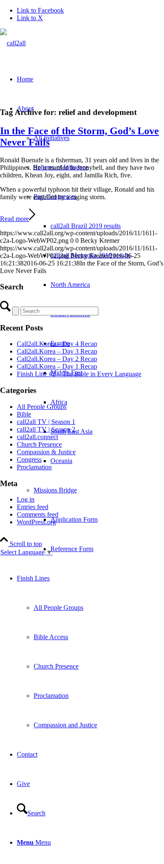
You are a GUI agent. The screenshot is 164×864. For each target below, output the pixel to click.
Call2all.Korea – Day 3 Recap (57, 351)
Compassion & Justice (46, 451)
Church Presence (39, 444)
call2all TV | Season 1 (46, 421)
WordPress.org (36, 522)
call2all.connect (37, 436)
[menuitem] (107, 226)
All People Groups (41, 406)
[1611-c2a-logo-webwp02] (13, 43)
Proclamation (34, 467)
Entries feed (32, 506)
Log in (25, 499)
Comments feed (37, 514)
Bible (24, 414)
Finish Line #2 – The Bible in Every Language (79, 373)
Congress (29, 459)
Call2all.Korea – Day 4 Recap (57, 343)
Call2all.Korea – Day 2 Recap (57, 358)
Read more (14, 218)
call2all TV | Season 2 (46, 429)
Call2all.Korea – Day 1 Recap (57, 366)
